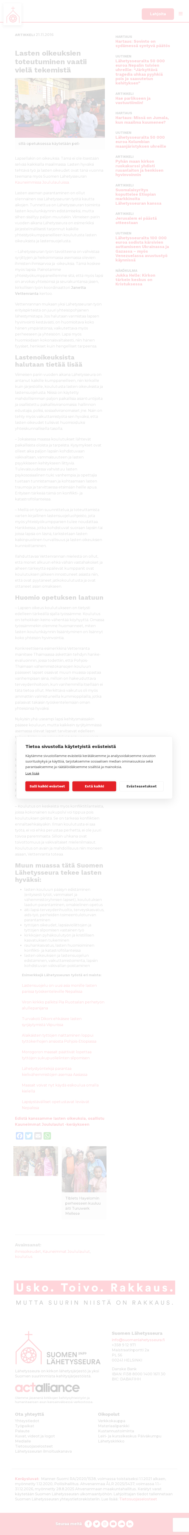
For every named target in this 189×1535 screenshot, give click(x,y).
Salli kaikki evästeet (47, 786)
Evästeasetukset (142, 786)
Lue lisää (32, 773)
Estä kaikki (94, 786)
